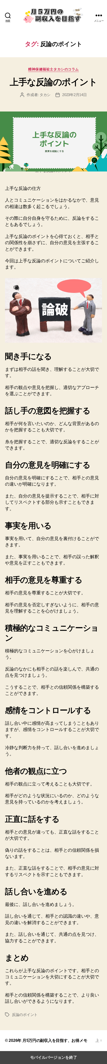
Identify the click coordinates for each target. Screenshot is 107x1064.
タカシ (45, 95)
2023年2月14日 (74, 95)
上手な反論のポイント (53, 82)
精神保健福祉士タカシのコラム (53, 69)
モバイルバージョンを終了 (53, 1057)
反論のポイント (25, 1014)
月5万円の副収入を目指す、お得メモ (54, 1040)
